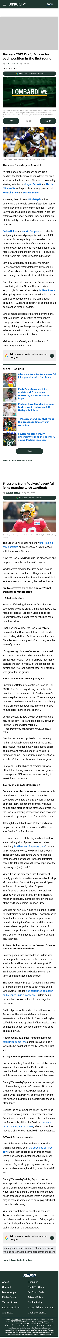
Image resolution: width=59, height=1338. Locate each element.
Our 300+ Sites (36, 1287)
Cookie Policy (35, 1302)
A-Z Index (7, 1312)
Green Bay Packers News (21, 1260)
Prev (11, 120)
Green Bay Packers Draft (21, 461)
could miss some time (15, 1041)
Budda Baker (10, 231)
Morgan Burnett (32, 184)
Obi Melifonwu (47, 290)
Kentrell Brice (10, 192)
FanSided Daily (36, 1292)
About (5, 1282)
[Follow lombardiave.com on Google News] (52, 356)
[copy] (19, 68)
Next (48, 120)
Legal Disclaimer (11, 1307)
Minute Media (16, 1320)
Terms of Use (9, 1302)
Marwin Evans (31, 192)
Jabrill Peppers (30, 231)
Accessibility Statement (41, 1307)
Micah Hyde (34, 199)
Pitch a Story (9, 1297)
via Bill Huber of (29, 846)
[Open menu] (4, 4)
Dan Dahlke (12, 63)
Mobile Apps (9, 1292)
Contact (6, 1287)
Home (5, 461)
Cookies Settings (37, 1312)
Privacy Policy (35, 1297)
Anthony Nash (13, 492)
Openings (33, 1282)
